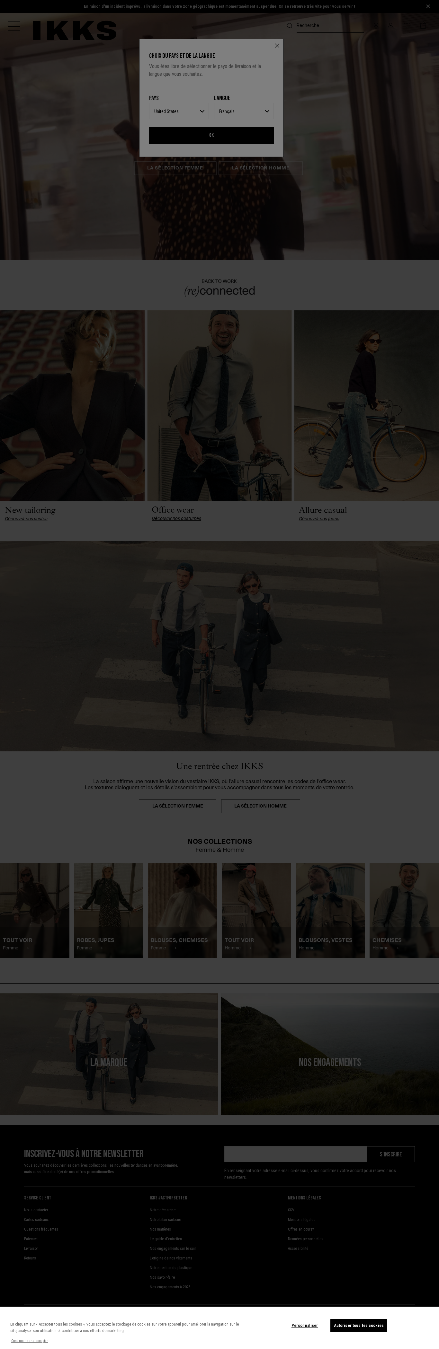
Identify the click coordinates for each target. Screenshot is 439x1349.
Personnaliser (304, 1325)
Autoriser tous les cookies (359, 1325)
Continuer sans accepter (29, 1341)
